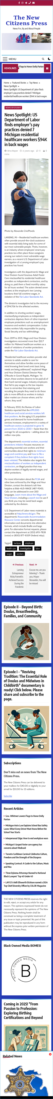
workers (20, 553)
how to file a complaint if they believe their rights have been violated (24, 457)
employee (29, 543)
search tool (34, 497)
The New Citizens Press (26, 20)
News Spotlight (13, 107)
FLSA (37, 479)
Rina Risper (12, 150)
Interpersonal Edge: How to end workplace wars (27, 838)
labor (38, 548)
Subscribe (8, 796)
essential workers (30, 441)
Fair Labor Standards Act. (26, 350)
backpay (17, 543)
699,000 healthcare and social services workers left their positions (25, 413)
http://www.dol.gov (26, 513)
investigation (25, 548)
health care (11, 548)
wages (9, 553)
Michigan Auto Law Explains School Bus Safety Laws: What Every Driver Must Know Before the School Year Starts (25, 829)
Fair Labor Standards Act (31, 296)
